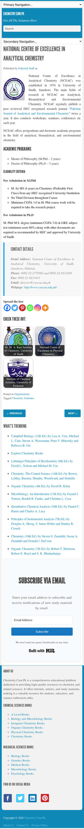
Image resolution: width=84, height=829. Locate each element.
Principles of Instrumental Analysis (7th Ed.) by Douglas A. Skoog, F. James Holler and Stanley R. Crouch (42, 523)
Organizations (21, 394)
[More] (45, 307)
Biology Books (20, 756)
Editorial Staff (26, 68)
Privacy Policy (39, 825)
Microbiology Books (23, 769)
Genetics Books (20, 760)
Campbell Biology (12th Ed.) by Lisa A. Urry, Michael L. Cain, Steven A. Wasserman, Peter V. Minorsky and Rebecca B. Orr (45, 440)
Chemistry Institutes (23, 398)
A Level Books (20, 714)
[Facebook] (7, 307)
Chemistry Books (21, 736)
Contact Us (23, 825)
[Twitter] (14, 307)
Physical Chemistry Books (27, 732)
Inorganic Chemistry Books (28, 723)
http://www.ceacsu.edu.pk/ (40, 287)
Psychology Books (22, 773)
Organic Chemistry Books (27, 727)
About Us (8, 825)
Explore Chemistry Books (27, 453)
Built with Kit (42, 650)
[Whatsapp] (30, 307)
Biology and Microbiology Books (31, 719)
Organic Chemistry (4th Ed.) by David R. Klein (40, 486)
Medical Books (20, 765)
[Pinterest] (22, 307)
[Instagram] (37, 307)
